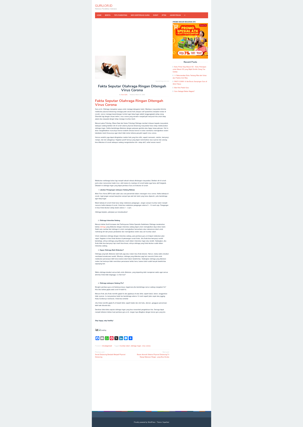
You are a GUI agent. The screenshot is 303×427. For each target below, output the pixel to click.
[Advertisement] (132, 38)
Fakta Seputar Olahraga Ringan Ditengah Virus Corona (129, 102)
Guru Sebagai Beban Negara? (184, 91)
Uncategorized (107, 346)
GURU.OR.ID (103, 6)
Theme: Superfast (163, 422)
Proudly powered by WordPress (144, 422)
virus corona (146, 346)
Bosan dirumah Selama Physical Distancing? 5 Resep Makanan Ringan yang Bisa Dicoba (153, 354)
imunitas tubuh (125, 346)
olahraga (103, 227)
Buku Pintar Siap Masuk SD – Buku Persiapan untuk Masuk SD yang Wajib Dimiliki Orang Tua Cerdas (189, 69)
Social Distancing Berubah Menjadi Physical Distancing (110, 354)
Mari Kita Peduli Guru (181, 87)
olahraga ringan (136, 346)
